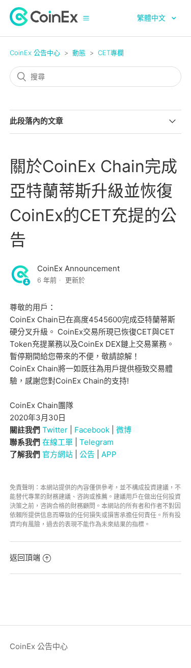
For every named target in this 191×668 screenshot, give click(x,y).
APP (109, 454)
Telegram (96, 442)
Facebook (92, 430)
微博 (123, 430)
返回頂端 (25, 557)
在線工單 (57, 442)
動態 (79, 53)
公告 (87, 454)
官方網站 (57, 454)
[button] (86, 18)
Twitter (55, 430)
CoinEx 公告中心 (35, 53)
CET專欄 (111, 53)
